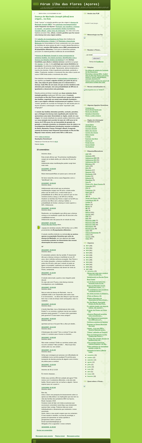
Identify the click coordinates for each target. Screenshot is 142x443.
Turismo (88, 237)
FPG (86, 188)
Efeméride (88, 180)
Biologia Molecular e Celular (45, 41)
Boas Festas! (91, 279)
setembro (90, 360)
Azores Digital (89, 145)
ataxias (40, 64)
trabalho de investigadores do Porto (50, 39)
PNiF (87, 216)
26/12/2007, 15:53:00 (48, 304)
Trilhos (87, 234)
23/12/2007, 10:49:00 (48, 208)
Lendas (87, 202)
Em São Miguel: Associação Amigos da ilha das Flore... (96, 303)
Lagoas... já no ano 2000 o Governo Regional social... (96, 329)
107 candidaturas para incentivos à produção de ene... (97, 290)
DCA (86, 168)
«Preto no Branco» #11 (94, 296)
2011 (87, 260)
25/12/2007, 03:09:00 (48, 250)
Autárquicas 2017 (90, 162)
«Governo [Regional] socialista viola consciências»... (97, 315)
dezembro (90, 271)
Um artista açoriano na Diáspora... (98, 293)
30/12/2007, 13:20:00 (48, 364)
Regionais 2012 (90, 222)
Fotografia (88, 186)
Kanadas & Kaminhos (92, 114)
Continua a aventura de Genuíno (97, 322)
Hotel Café (88, 192)
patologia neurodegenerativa (66, 24)
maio (89, 369)
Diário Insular (89, 135)
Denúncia (88, 170)
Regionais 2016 (90, 224)
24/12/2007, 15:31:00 (48, 223)
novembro (90, 355)
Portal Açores (89, 143)
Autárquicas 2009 (90, 158)
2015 (87, 250)
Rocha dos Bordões (91, 111)
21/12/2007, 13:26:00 (48, 169)
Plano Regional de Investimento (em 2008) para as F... (97, 318)
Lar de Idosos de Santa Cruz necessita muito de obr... (96, 282)
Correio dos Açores (91, 132)
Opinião (88, 214)
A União (88, 136)
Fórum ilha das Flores (49, 224)
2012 (87, 257)
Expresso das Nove (91, 139)
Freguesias (89, 190)
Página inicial (60, 436)
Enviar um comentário (44, 430)
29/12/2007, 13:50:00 (48, 337)
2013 (87, 255)
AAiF (87, 154)
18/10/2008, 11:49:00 (48, 427)
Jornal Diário (89, 124)
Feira (87, 182)
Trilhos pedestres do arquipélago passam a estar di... (97, 347)
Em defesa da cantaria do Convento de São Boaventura (96, 71)
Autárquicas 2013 (90, 160)
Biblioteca (88, 164)
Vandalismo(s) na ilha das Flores (97, 277)
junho (89, 367)
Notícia (42, 144)
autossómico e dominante (67, 78)
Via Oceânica (89, 147)
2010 (87, 262)
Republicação (89, 228)
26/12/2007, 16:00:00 (48, 319)
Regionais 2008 (90, 220)
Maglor (87, 204)
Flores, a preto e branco (93, 116)
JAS (86, 194)
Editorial (88, 178)
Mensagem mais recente (44, 436)
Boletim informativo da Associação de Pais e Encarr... (97, 299)
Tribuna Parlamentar (92, 232)
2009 (87, 264)
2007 (87, 269)
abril (89, 371)
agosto (89, 362)
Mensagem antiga (73, 436)
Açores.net (88, 141)
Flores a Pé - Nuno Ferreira (94, 184)
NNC (86, 210)
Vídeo (87, 239)
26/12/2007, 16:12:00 (48, 327)
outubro (90, 357)
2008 (87, 267)
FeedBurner (100, 61)
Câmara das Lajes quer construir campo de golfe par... (97, 274)
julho (89, 364)
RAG (86, 218)
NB (86, 208)
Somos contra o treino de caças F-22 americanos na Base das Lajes (97, 81)
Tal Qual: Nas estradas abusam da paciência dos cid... (98, 339)
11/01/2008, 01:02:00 (48, 387)
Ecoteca (88, 176)
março (89, 374)
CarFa (87, 166)
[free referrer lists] (84, 386)
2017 (87, 246)
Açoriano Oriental (91, 128)
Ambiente (88, 156)
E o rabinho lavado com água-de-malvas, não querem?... (97, 307)
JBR (86, 196)
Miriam (87, 206)
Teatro (87, 230)
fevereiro (90, 376)
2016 (87, 248)
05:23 (56, 141)
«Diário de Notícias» (44, 136)
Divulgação (89, 174)
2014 (87, 253)
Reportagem (89, 226)
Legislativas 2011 (90, 200)
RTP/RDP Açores (90, 126)
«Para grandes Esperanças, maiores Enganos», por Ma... (97, 343)
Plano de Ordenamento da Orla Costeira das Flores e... (97, 335)
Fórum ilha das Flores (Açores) (69, 4)
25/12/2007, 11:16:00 (48, 273)
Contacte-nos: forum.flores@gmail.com (93, 108)
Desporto (88, 172)
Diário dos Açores (91, 130)
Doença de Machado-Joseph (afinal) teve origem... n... (96, 286)
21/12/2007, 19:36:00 (48, 183)
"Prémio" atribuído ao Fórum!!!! (97, 332)
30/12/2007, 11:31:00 (48, 350)
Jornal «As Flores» (91, 198)
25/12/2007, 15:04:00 (48, 287)
